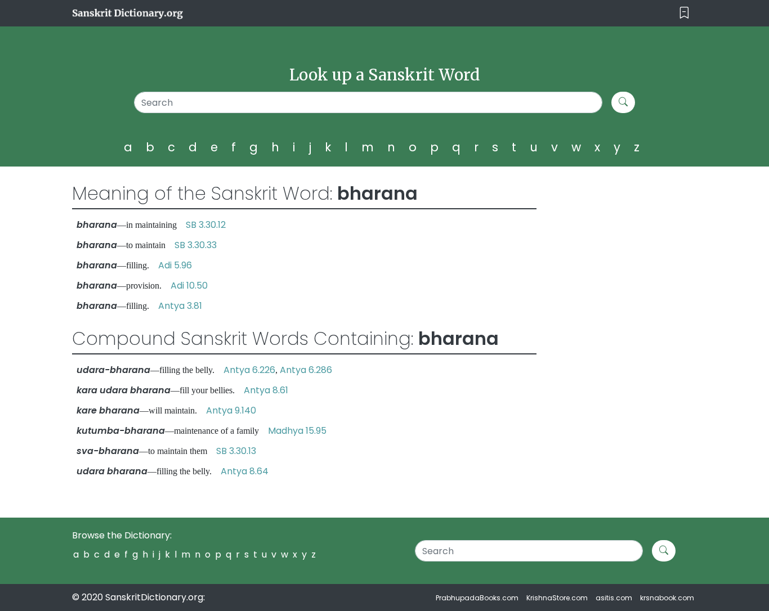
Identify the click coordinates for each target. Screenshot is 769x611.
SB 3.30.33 (196, 245)
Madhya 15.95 (297, 430)
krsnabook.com (667, 598)
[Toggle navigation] (684, 13)
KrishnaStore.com (557, 598)
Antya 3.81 (180, 305)
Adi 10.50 (189, 285)
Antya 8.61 (266, 390)
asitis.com (614, 598)
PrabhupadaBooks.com (477, 598)
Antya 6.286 (306, 369)
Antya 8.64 (245, 471)
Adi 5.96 (175, 265)
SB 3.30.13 (236, 450)
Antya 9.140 (231, 410)
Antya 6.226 (249, 369)
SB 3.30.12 (206, 224)
